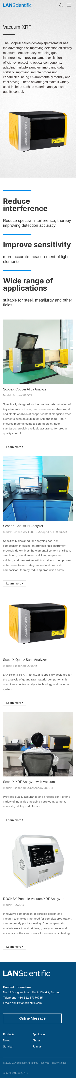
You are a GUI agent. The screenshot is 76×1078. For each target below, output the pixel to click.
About (36, 1040)
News (6, 1040)
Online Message (32, 1018)
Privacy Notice (58, 1062)
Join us (37, 1046)
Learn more (14, 446)
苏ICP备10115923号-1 (15, 1073)
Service (8, 1046)
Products (8, 1034)
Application (39, 1034)
